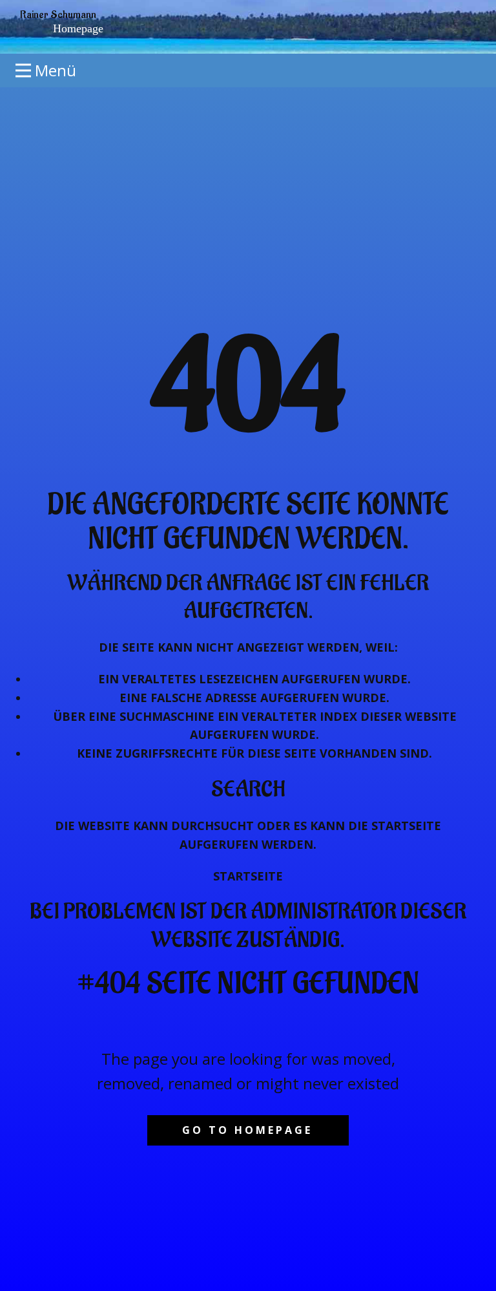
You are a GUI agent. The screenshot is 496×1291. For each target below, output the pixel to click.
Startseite (248, 876)
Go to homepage (247, 1130)
